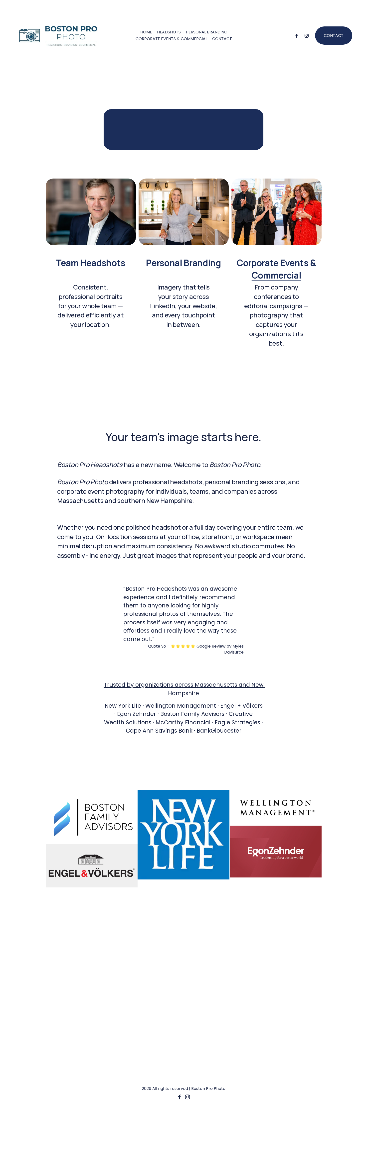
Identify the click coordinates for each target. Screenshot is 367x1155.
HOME (146, 32)
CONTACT (222, 39)
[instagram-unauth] (306, 35)
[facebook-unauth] (296, 35)
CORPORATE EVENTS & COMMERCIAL (171, 39)
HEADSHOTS (169, 32)
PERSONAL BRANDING (206, 32)
